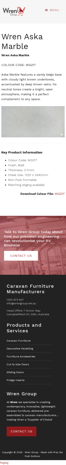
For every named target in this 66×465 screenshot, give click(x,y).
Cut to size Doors (18, 364)
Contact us (21, 431)
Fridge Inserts (16, 380)
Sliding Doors (15, 372)
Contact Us (21, 255)
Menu (54, 10)
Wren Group (14, 11)
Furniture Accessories (21, 356)
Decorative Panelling (20, 348)
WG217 (60, 193)
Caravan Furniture (19, 340)
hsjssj (4, 462)
